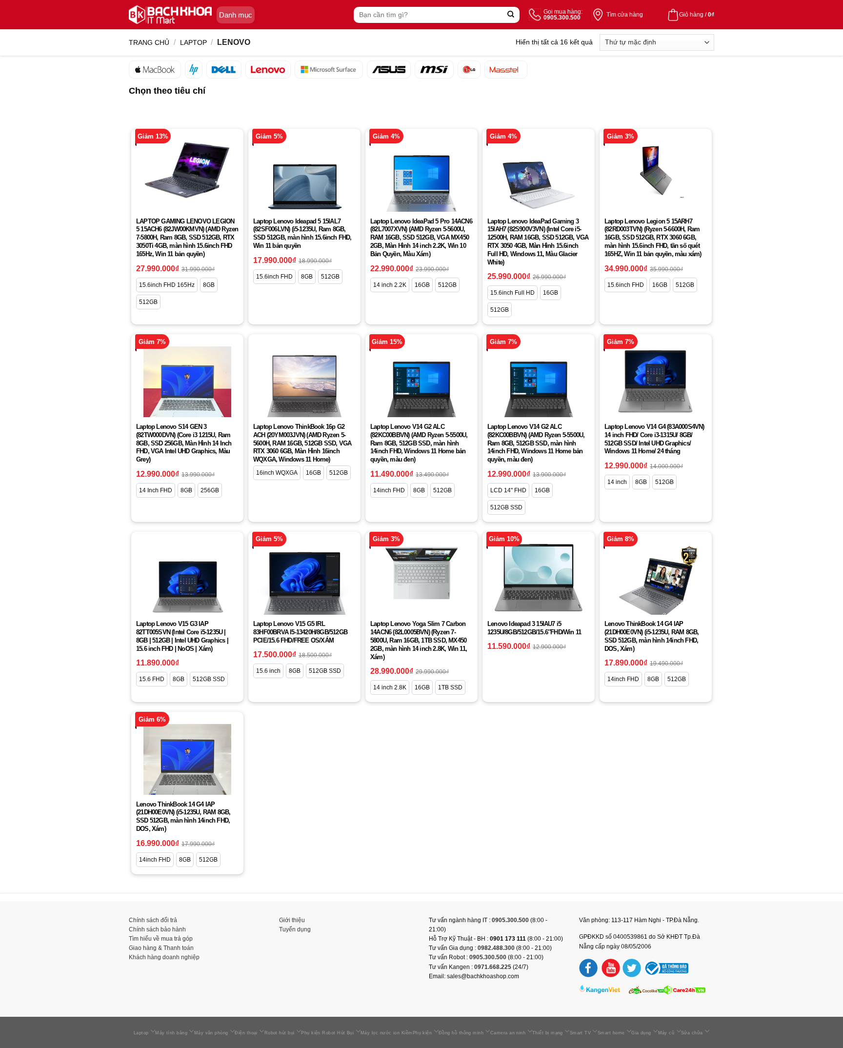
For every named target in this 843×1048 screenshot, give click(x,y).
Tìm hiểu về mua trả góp (161, 938)
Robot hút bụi (279, 1032)
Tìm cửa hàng (624, 14)
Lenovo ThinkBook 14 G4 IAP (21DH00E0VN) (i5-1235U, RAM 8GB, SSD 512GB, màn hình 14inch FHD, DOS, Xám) (651, 636)
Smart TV (580, 1032)
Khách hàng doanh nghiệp (164, 957)
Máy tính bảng (171, 1032)
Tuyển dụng (295, 929)
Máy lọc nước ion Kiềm (387, 1032)
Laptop (193, 42)
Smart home (611, 1032)
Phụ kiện (422, 1032)
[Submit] (511, 15)
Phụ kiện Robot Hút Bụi (327, 1032)
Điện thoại (246, 1032)
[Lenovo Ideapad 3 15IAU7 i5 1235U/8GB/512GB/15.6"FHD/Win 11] (538, 577)
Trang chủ (149, 42)
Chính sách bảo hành (157, 929)
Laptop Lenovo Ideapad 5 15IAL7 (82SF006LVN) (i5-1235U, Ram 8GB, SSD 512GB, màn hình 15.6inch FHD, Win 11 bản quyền (302, 234)
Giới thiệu (292, 920)
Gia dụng (641, 1032)
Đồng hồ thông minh (461, 1032)
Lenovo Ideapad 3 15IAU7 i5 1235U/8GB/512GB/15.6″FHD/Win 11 (534, 628)
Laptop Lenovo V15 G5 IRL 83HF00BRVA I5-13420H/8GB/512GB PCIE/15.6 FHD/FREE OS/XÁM (300, 632)
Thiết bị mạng (547, 1032)
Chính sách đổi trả (153, 920)
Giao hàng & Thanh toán (161, 948)
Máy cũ (666, 1032)
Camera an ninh (507, 1032)
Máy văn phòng (211, 1032)
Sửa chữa (692, 1032)
